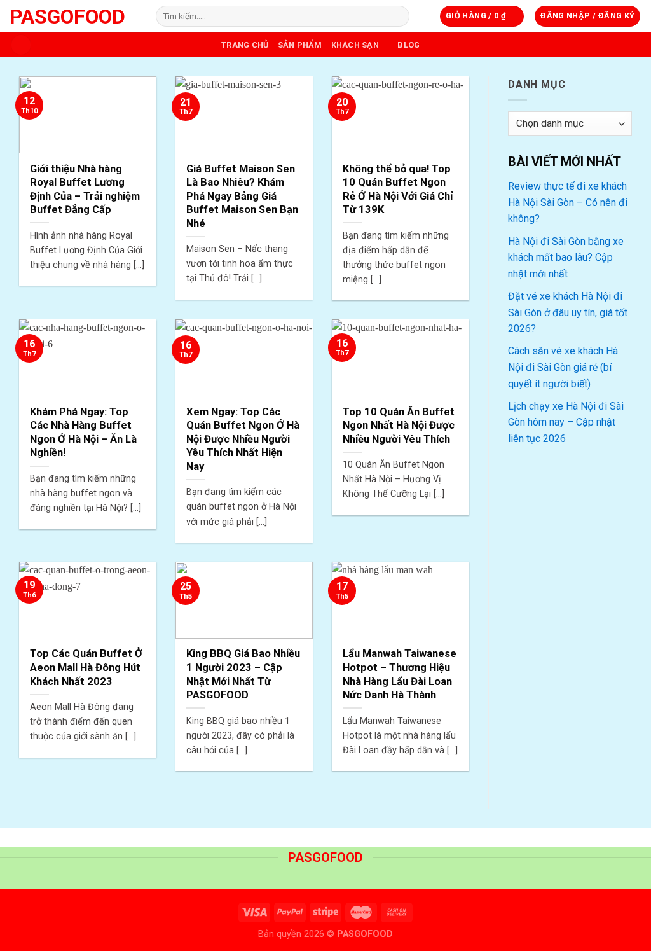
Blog (408, 45)
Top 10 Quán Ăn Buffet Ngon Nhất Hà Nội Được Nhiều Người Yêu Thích (399, 425)
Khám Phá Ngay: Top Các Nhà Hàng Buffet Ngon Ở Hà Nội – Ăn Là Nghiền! (83, 432)
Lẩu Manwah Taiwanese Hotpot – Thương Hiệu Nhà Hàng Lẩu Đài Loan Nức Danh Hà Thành (399, 674)
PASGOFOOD (67, 16)
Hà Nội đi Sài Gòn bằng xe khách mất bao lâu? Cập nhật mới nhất (566, 257)
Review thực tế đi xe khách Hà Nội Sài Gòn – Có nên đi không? (567, 202)
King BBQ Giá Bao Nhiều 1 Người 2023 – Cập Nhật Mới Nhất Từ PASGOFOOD (243, 674)
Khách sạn (355, 45)
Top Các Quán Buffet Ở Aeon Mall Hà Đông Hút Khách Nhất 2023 (86, 667)
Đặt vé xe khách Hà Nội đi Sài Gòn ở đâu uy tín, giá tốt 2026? (567, 312)
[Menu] (21, 44)
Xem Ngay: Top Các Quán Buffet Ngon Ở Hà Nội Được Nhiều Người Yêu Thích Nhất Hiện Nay (242, 439)
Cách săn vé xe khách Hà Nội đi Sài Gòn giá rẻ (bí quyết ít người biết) (563, 367)
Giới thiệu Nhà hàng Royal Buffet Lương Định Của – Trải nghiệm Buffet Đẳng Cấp (85, 189)
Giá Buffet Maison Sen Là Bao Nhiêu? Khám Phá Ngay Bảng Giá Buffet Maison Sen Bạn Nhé (242, 196)
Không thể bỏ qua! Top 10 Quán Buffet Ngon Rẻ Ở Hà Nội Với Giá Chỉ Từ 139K (398, 189)
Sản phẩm (300, 45)
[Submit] (397, 16)
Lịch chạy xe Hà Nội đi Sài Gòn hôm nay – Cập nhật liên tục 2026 (566, 422)
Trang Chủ (244, 45)
